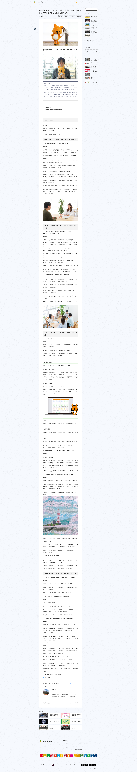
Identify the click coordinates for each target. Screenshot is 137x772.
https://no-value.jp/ (69, 683)
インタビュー (72, 16)
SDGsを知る (79, 16)
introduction (48, 107)
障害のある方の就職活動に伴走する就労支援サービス (55, 109)
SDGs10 (61, 16)
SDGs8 (66, 16)
